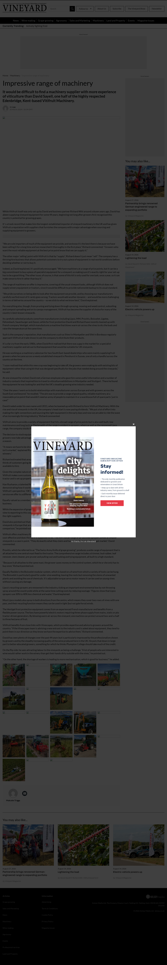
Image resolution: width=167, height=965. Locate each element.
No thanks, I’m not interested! (83, 541)
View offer (112, 503)
